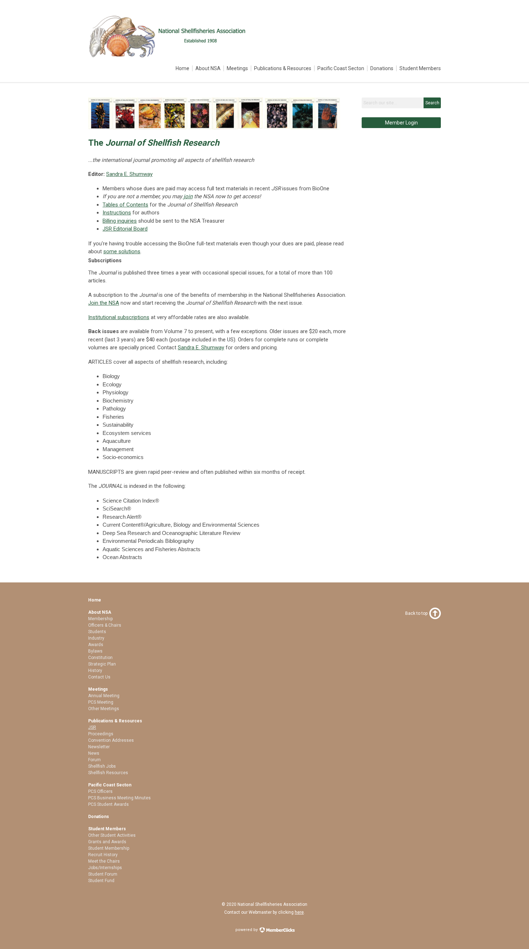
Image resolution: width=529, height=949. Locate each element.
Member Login (401, 123)
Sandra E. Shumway (129, 174)
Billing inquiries (120, 221)
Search (432, 102)
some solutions (121, 251)
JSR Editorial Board (125, 229)
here (299, 912)
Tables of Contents (125, 204)
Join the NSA (103, 303)
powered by (247, 929)
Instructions (117, 212)
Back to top (416, 613)
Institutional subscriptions (118, 317)
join (187, 196)
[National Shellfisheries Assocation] (168, 56)
